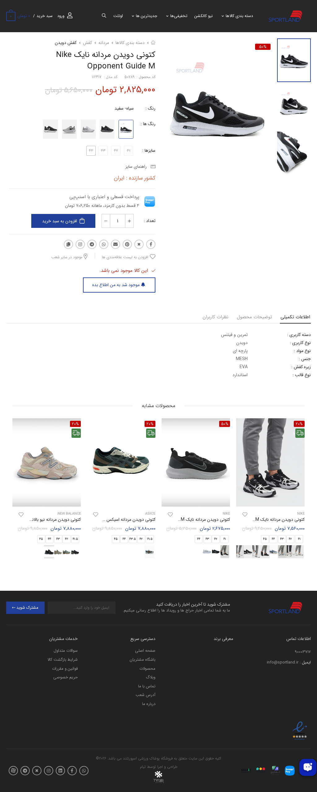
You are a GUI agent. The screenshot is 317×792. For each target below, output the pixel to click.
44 (273, 539)
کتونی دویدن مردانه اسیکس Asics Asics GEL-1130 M (107, 519)
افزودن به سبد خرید (59, 221)
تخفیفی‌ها (178, 16)
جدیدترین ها (146, 16)
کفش (87, 42)
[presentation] (300, 490)
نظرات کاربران (215, 317)
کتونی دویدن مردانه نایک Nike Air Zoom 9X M (187, 519)
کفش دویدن (65, 42)
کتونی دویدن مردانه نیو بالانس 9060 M (47, 519)
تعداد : (149, 220)
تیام (143, 767)
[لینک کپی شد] (68, 244)
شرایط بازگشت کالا (62, 659)
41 (225, 539)
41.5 (150, 539)
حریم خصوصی (65, 677)
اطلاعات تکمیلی (295, 317)
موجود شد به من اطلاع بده (116, 284)
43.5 (132, 539)
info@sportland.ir (282, 662)
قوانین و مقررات (65, 668)
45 (265, 539)
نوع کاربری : (300, 342)
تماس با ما (146, 686)
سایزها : (148, 150)
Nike (226, 514)
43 (282, 539)
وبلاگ (150, 677)
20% (150, 424)
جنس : (305, 358)
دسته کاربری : (299, 334)
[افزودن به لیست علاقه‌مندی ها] (244, 514)
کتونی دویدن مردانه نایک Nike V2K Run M (266, 519)
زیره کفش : (301, 366)
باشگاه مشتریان (142, 659)
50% (263, 47)
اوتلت (118, 16)
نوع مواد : (302, 350)
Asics (150, 514)
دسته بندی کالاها (239, 16)
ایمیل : (305, 662)
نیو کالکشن (203, 16)
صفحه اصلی (145, 650)
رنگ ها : (148, 123)
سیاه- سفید (124, 108)
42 (290, 539)
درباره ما (148, 704)
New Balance (69, 514)
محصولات (147, 668)
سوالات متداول (66, 650)
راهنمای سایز (137, 166)
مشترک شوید (27, 607)
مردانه (103, 42)
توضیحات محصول (254, 317)
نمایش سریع (270, 499)
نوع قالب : (302, 375)
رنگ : (150, 108)
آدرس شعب (145, 695)
